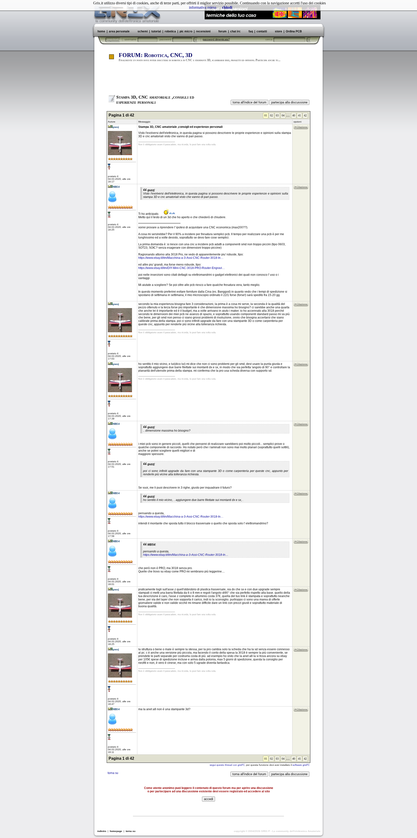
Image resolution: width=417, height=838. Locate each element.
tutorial (156, 31)
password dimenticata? (216, 39)
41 (299, 115)
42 (305, 115)
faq (251, 31)
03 (277, 115)
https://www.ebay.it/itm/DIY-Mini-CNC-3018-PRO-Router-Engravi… (181, 268)
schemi (143, 31)
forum (222, 31)
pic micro (186, 31)
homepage (116, 831)
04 (283, 115)
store (278, 31)
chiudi (227, 7)
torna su (113, 773)
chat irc (235, 31)
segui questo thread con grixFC (227, 765)
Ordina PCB (293, 31)
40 (293, 115)
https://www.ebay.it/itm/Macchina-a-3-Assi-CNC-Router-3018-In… (180, 258)
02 (271, 115)
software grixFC (301, 765)
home (101, 31)
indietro (101, 831)
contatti (262, 31)
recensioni (203, 31)
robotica (170, 31)
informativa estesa (202, 7)
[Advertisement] (208, 80)
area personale (119, 31)
